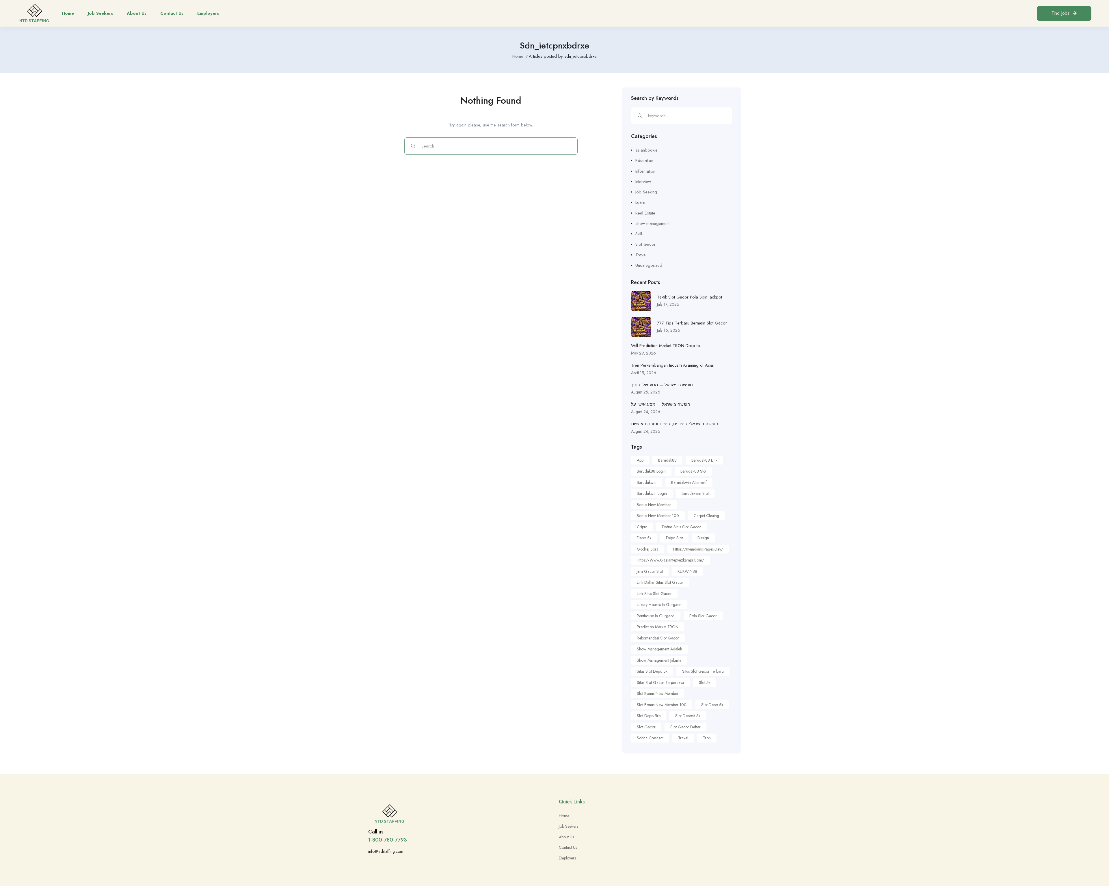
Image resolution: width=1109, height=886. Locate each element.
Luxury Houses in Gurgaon (659, 604)
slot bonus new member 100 (661, 705)
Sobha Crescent (650, 738)
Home (68, 13)
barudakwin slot (695, 493)
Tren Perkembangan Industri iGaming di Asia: (672, 365)
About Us (136, 13)
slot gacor (646, 727)
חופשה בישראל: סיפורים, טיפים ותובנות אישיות (674, 424)
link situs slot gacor (654, 593)
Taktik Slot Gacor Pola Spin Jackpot (689, 297)
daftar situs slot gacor (681, 527)
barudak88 (667, 460)
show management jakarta (659, 660)
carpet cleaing (706, 515)
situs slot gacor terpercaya (660, 682)
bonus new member (654, 505)
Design (703, 538)
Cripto (642, 527)
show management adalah (659, 649)
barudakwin (646, 482)
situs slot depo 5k (652, 671)
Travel (641, 255)
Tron (707, 738)
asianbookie (646, 150)
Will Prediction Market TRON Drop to (665, 345)
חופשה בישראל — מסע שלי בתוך (662, 385)
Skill (638, 234)
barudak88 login (651, 471)
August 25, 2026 (645, 392)
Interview (643, 181)
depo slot (674, 538)
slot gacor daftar (685, 727)
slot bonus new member (657, 693)
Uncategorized (648, 265)
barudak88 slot (693, 471)
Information (645, 171)
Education (644, 160)
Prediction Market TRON (657, 627)
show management (652, 223)
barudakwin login (652, 493)
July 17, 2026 (668, 304)
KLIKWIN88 (687, 571)
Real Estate (645, 213)
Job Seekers (100, 13)
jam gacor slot (650, 571)
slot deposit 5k (687, 716)
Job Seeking (646, 192)
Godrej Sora (647, 549)
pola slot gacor (703, 616)
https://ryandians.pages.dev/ (698, 549)
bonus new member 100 (658, 515)
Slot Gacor (645, 244)
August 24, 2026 (645, 412)
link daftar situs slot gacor (660, 582)
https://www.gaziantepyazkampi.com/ (670, 560)
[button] (1064, 13)
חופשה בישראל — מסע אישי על (660, 404)
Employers (208, 13)
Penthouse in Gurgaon (656, 616)
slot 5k (704, 682)
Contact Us (171, 13)
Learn (640, 202)
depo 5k (644, 538)
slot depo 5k (712, 705)
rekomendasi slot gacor (658, 638)
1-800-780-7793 (387, 840)
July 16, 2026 (668, 330)
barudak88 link (704, 460)
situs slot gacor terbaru (703, 671)
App (640, 460)
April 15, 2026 (643, 373)
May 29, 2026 (643, 353)
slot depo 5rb (648, 716)
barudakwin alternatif (689, 482)
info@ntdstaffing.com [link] (385, 851)
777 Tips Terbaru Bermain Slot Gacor (692, 323)
